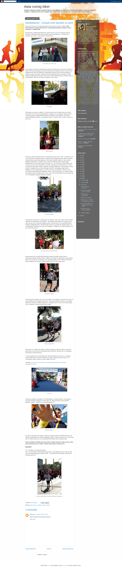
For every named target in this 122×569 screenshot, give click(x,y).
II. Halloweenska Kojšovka (85, 187)
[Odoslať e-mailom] (41, 503)
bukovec (82, 70)
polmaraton (87, 64)
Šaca (92, 103)
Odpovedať (32, 519)
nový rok (93, 77)
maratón (96, 65)
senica (85, 100)
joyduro (94, 96)
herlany (79, 96)
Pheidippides (57, 32)
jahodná (80, 76)
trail (93, 72)
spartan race (85, 102)
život (87, 82)
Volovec (90, 92)
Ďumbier (94, 81)
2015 (95, 82)
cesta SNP (88, 65)
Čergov (96, 73)
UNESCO (81, 92)
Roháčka (89, 88)
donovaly (89, 95)
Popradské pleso (81, 88)
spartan (79, 102)
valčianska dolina (81, 103)
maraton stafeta (42, 505)
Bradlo (87, 74)
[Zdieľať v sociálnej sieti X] (45, 503)
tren (91, 102)
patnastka (87, 78)
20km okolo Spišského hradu (88, 84)
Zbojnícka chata (86, 94)
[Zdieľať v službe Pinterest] (48, 503)
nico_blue (65, 565)
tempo (96, 80)
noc (86, 77)
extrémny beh (89, 59)
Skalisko (94, 88)
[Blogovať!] (43, 503)
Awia (89, 24)
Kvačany (79, 87)
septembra (84, 212)
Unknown (32, 514)
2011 (81, 176)
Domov (49, 549)
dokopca (89, 53)
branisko (84, 95)
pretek (48, 505)
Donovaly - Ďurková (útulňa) (85, 145)
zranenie (87, 81)
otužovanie (80, 78)
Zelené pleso (93, 94)
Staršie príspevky (67, 549)
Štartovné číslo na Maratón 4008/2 (85, 209)
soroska (91, 80)
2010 (81, 178)
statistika (80, 65)
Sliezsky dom (81, 89)
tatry (97, 57)
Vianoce (96, 66)
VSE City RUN (94, 69)
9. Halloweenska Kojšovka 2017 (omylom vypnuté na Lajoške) (86, 134)
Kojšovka (95, 58)
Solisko (83, 91)
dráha (80, 69)
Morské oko (86, 87)
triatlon (95, 102)
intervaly (94, 70)
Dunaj (88, 85)
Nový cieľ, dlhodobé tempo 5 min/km (86, 191)
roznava (85, 80)
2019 (79, 84)
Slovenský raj (89, 89)
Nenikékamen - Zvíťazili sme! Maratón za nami (87, 200)
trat (97, 72)
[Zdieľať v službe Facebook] (46, 503)
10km (91, 82)
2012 (81, 173)
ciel (97, 55)
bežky (79, 95)
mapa (89, 98)
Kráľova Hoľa (88, 66)
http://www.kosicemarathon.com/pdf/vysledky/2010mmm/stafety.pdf (48, 362)
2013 (81, 171)
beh (32, 505)
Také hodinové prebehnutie (84, 194)
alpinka (93, 62)
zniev (88, 103)
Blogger (79, 565)
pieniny (94, 78)
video (81, 81)
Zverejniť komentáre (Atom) (54, 554)
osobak (90, 57)
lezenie (79, 98)
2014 (81, 169)
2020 (81, 155)
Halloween (92, 61)
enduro (94, 95)
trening (96, 52)
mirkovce (83, 99)
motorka (86, 69)
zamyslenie (89, 73)
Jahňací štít (93, 85)
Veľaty (86, 92)
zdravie (81, 66)
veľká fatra (82, 73)
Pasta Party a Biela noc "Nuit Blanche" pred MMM (87, 205)
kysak (79, 64)
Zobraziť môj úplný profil (84, 43)
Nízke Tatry (93, 87)
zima (96, 53)
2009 (81, 215)
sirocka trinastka (92, 100)
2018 (81, 74)
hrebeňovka (85, 96)
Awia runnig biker (37, 6)
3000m (86, 68)
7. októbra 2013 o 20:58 (41, 514)
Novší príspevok (30, 549)
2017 (96, 59)
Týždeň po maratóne (86, 197)
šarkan (96, 103)
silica (94, 64)
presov (79, 80)
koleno (86, 76)
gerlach (88, 70)
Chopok (94, 74)
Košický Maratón (82, 62)
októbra (83, 184)
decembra (83, 180)
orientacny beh (86, 55)
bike (81, 59)
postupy (89, 99)
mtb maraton (87, 72)
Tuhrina (88, 91)
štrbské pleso (81, 82)
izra (90, 96)
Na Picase (33, 364)
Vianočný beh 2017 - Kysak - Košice (87, 129)
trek (82, 53)
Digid (43, 169)
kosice (35, 505)
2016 (80, 68)
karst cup (80, 72)
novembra (83, 182)
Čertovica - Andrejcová (83, 139)
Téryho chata (95, 91)
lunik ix (84, 98)
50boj (91, 68)
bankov (83, 61)
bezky (96, 68)
